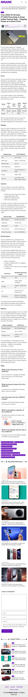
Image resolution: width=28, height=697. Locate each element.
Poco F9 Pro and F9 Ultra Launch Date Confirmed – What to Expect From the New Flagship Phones (13, 586)
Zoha (7, 25)
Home (2, 7)
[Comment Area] (25, 26)
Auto (13, 649)
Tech (6, 7)
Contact (12, 687)
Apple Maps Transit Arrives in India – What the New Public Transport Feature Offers (12, 503)
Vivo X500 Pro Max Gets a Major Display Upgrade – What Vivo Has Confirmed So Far (13, 523)
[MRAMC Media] (6, 2)
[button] (22, 2)
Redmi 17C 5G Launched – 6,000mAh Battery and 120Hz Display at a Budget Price (13, 564)
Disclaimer (20, 687)
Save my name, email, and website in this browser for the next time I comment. (14, 625)
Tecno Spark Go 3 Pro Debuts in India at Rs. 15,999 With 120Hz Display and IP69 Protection (13, 545)
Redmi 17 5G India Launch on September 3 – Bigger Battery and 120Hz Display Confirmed (18, 424)
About (7, 687)
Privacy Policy (14, 689)
